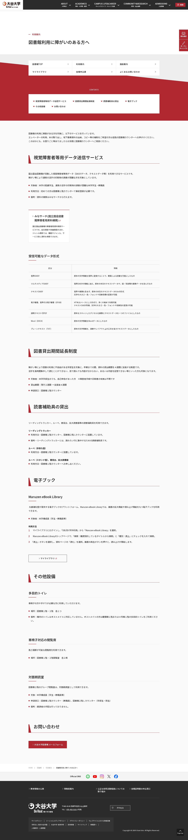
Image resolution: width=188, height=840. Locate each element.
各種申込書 (81, 71)
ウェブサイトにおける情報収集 (99, 821)
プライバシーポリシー (77, 821)
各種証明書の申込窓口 (140, 788)
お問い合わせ (60, 106)
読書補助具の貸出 (111, 101)
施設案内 (124, 64)
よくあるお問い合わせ (130, 71)
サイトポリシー (37, 821)
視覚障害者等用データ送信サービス (51, 101)
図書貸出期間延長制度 (84, 101)
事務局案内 (69, 788)
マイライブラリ (39, 71)
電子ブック (132, 101)
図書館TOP (37, 64)
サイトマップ (82, 825)
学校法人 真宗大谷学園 (39, 825)
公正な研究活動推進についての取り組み (111, 790)
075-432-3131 (72, 809)
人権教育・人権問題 (38, 828)
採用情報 (71, 825)
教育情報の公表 (37, 788)
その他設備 (40, 106)
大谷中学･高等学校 (57, 825)
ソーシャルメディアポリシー (56, 821)
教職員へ (94, 825)
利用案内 (36, 34)
